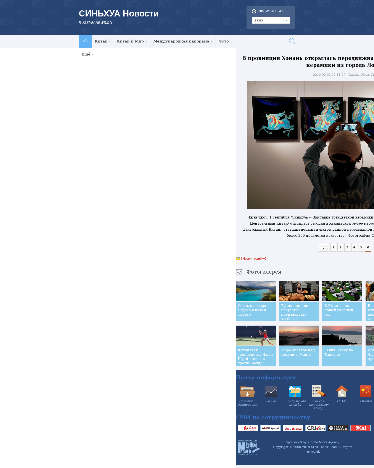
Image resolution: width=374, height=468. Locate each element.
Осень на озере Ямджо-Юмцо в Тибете (252, 310)
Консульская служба (295, 402)
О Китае (365, 401)
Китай (101, 41)
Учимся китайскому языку (319, 404)
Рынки (271, 401)
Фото (224, 41)
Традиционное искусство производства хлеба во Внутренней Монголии (294, 316)
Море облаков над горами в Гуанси (298, 352)
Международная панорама (181, 41)
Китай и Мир (130, 41)
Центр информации (266, 377)
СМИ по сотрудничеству (273, 417)
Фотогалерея (264, 272)
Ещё (86, 54)
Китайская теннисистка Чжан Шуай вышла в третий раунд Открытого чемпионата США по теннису (255, 363)
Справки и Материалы (248, 402)
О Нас (342, 401)
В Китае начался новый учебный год (340, 310)
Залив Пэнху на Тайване (338, 352)
